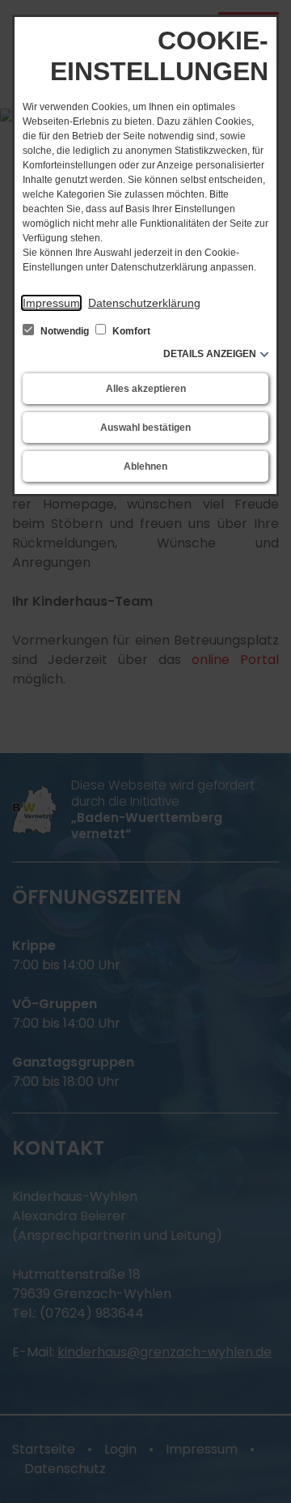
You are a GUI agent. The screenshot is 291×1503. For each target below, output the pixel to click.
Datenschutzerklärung (144, 302)
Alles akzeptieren (146, 388)
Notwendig (64, 331)
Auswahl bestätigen (145, 427)
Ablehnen (145, 466)
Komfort (130, 331)
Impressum (51, 302)
